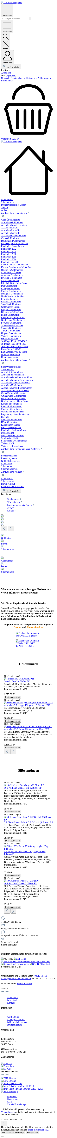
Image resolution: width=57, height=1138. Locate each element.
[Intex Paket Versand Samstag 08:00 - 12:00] (22, 1089)
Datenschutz (12, 1099)
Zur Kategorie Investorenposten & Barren (20, 449)
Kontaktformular (24, 983)
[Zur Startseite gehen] (11, 2)
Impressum (12, 1096)
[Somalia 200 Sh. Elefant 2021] (19, 678)
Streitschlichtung (14, 1025)
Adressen (33, 78)
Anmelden (6, 72)
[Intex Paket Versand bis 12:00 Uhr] (18, 1086)
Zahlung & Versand (16, 1019)
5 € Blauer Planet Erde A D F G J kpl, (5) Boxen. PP (28, 822)
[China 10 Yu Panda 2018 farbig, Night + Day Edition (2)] (28, 849)
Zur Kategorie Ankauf (11, 472)
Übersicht (6, 78)
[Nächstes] (10, 528)
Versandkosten (8, 1112)
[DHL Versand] (8, 1078)
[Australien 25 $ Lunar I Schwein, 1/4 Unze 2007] (28, 726)
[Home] (28, 170)
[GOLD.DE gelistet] (40, 964)
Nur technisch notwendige (13, 1133)
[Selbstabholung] (9, 1091)
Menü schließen (13, 67)
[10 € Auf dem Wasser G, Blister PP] (21, 880)
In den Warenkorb (12, 697)
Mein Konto (12, 997)
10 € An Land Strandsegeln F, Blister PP (23, 788)
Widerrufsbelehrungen (17, 1022)
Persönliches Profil (19, 78)
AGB (9, 1101)
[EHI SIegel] (20, 959)
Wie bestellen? (13, 1017)
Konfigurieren (32, 1133)
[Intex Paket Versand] (11, 1083)
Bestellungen (7, 80)
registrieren (11, 75)
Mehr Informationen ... (38, 1129)
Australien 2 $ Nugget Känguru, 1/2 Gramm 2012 (27, 705)
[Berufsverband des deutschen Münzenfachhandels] (25, 961)
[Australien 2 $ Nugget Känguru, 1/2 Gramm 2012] (28, 702)
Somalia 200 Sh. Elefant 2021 (18, 681)
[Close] (2, 1136)
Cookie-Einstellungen (17, 1104)
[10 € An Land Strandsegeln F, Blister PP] (24, 785)
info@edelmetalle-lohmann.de (17, 978)
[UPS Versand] (8, 1081)
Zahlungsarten (44, 78)
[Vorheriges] (4, 528)
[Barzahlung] (7, 1066)
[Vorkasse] (6, 1063)
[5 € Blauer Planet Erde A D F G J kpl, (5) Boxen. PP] (28, 819)
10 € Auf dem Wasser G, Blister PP (20, 883)
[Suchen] (30, 18)
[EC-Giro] (6, 1069)
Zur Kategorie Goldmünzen (14, 213)
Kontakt (10, 1003)
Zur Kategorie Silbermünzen (14, 360)
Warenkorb (12, 1000)
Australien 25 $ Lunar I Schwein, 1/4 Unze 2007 (26, 729)
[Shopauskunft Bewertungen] (15, 964)
